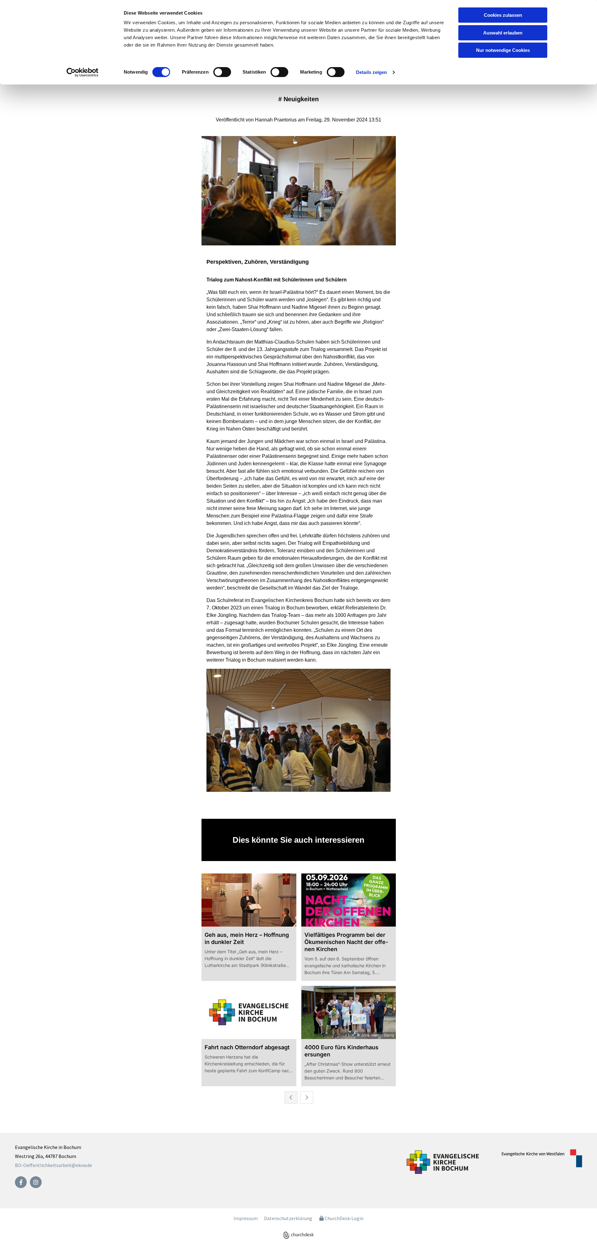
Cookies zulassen (503, 15)
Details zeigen (371, 72)
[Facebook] (20, 1182)
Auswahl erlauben (502, 32)
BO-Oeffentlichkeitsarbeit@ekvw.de (53, 1165)
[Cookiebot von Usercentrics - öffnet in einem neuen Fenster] (82, 72)
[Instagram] (35, 1182)
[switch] (222, 72)
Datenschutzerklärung (288, 1218)
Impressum (246, 1218)
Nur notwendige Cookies (503, 50)
